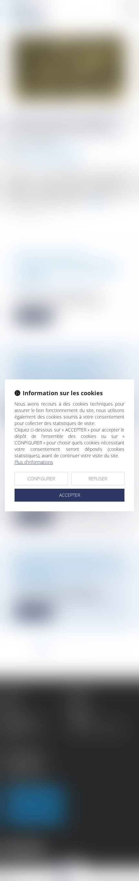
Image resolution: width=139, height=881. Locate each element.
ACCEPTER (69, 495)
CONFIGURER (41, 478)
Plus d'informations (34, 462)
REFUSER (98, 478)
